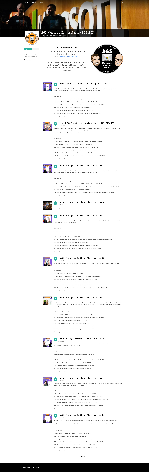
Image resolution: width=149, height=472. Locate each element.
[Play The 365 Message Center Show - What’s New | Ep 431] (55, 298)
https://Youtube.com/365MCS (69, 56)
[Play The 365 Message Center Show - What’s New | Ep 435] (55, 166)
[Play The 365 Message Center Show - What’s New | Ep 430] (55, 339)
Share (28, 49)
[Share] (65, 116)
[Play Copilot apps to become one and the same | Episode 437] (55, 84)
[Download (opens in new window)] (60, 116)
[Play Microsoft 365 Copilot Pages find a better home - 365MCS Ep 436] (55, 124)
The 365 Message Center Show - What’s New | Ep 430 (81, 339)
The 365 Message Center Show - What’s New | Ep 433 (81, 215)
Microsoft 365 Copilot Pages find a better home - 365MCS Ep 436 (86, 123)
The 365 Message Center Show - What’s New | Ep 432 (81, 258)
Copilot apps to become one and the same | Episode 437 (82, 83)
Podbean (34, 469)
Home (26, 2)
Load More (83, 456)
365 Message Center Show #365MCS (67, 32)
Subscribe (33, 2)
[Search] (122, 2)
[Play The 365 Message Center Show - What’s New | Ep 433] (55, 216)
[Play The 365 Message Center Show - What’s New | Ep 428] (55, 416)
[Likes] (54, 116)
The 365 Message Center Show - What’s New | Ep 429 (81, 378)
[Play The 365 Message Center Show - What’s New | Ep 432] (55, 259)
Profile (41, 2)
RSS (36, 49)
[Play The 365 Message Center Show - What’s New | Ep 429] (55, 379)
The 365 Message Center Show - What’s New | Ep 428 (81, 415)
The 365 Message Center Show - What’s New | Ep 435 (81, 165)
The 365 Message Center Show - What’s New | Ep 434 (81, 202)
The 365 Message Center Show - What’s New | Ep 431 (81, 297)
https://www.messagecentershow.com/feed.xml (55, 35)
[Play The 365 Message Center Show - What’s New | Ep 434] (55, 203)
